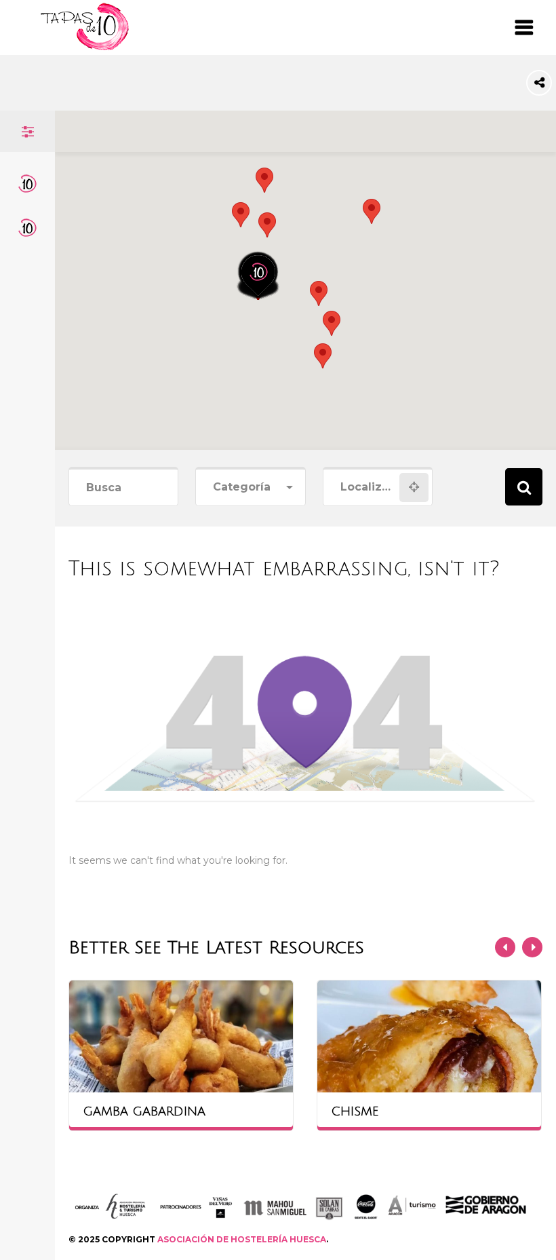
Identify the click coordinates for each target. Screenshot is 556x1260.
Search (523, 486)
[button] (267, 225)
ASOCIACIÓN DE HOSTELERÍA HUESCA (241, 1239)
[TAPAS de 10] (85, 47)
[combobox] (250, 487)
